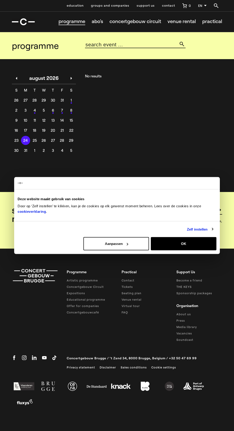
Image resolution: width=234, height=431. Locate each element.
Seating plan (131, 293)
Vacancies (184, 333)
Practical (212, 21)
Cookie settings (163, 367)
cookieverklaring (32, 211)
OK (183, 244)
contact (168, 5)
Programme (71, 21)
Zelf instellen (197, 229)
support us (146, 5)
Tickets (127, 287)
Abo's (97, 21)
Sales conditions (134, 367)
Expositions (76, 293)
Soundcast (184, 340)
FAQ (125, 312)
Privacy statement (81, 367)
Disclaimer (108, 367)
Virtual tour (131, 306)
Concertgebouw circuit (135, 21)
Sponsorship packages (194, 293)
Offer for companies (83, 306)
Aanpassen (114, 244)
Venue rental (182, 21)
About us (183, 314)
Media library (186, 327)
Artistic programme (82, 280)
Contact (128, 280)
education (75, 5)
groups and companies (110, 5)
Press (180, 320)
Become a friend (189, 280)
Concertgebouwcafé (83, 312)
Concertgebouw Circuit (85, 287)
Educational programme (86, 299)
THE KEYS (184, 287)
